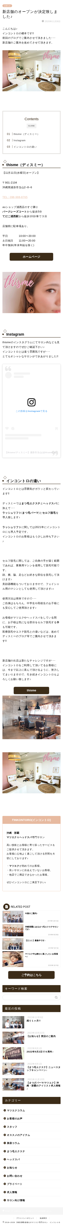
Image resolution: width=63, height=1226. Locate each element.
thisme (31, 690)
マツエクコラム (16, 1110)
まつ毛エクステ (16, 1151)
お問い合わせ (14, 1175)
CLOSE (31, 126)
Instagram (20, 140)
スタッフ (12, 1126)
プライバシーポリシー (25, 1218)
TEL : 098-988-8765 (14, 197)
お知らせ (7, 6)
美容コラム (13, 1143)
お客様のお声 (14, 1118)
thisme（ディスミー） (27, 134)
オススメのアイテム (18, 1135)
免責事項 (43, 1218)
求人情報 (12, 1192)
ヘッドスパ (13, 1159)
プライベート (14, 1184)
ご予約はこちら (31, 975)
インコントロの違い (25, 146)
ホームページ (31, 256)
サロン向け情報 (16, 1200)
